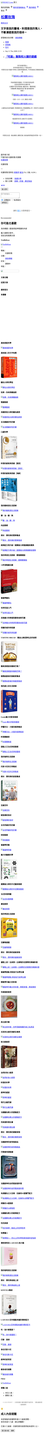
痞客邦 (16, 172)
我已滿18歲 (5, 1430)
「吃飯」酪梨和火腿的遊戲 (21, 56)
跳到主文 (4, 23)
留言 (21, 172)
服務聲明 (23, 1404)
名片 (7, 47)
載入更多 (4, 189)
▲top (3, 185)
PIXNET (10, 1402)
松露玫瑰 (8, 17)
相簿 (7, 42)
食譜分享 (17, 178)
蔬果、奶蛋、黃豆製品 (23, 181)
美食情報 (18, 38)
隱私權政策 (38, 1402)
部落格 (7, 45)
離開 (12, 1430)
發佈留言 (4, 202)
